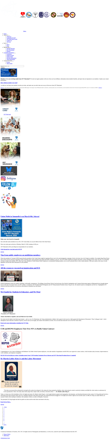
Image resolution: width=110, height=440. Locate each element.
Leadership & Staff (11, 37)
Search (2, 66)
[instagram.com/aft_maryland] (55, 178)
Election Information (11, 58)
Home (5, 33)
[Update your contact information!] (55, 73)
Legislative (9, 54)
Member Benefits (11, 48)
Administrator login (5, 438)
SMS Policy (6, 435)
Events (8, 62)
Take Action (9, 63)
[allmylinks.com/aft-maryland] (55, 200)
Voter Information (11, 59)
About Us (9, 36)
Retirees (8, 51)
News (8, 44)
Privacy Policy (7, 434)
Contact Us (9, 40)
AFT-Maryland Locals (12, 39)
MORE (2, 252)
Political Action (10, 55)
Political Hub (10, 56)
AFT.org (9, 42)
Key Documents (10, 50)
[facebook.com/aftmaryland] (55, 185)
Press (8, 46)
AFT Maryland (7, 114)
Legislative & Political (9, 52)
